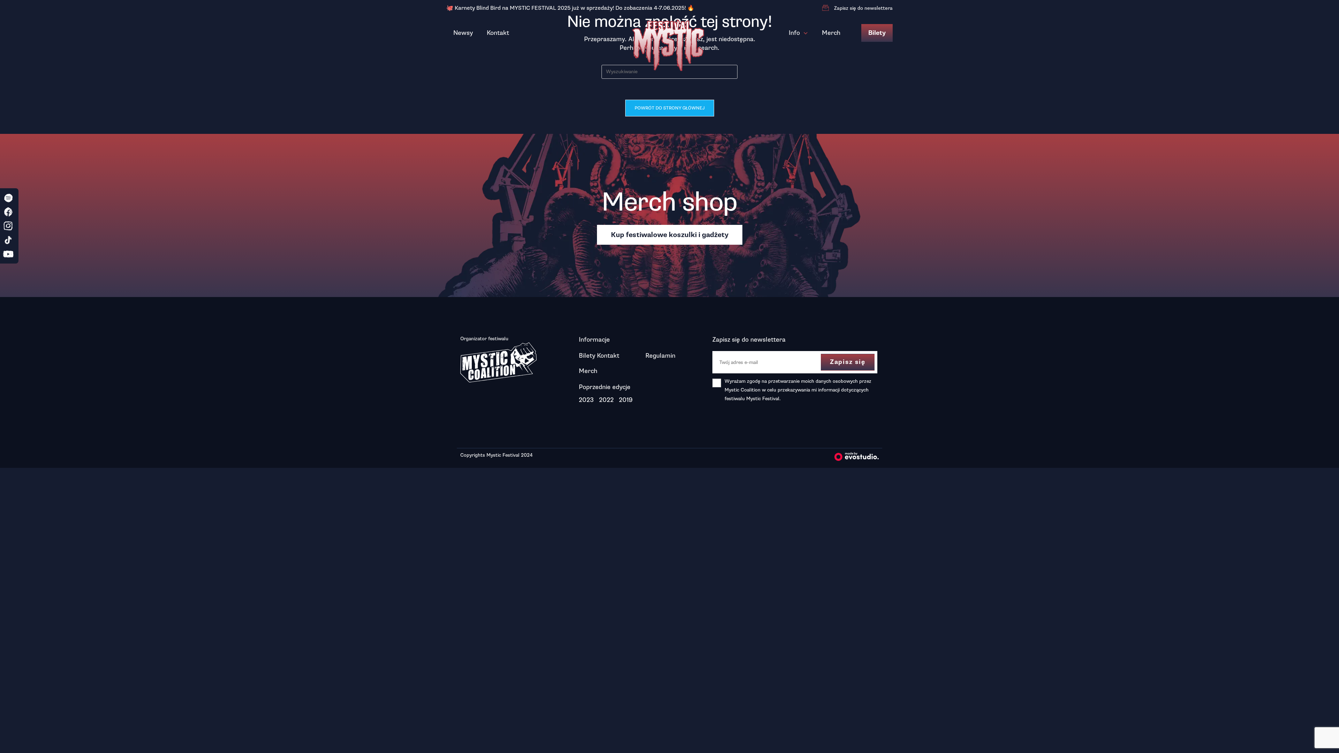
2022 (606, 400)
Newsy (463, 33)
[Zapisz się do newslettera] (825, 8)
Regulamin (660, 355)
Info (794, 33)
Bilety (877, 33)
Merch (831, 33)
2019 (626, 400)
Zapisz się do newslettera (863, 8)
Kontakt (498, 33)
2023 (586, 400)
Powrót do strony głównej (670, 108)
